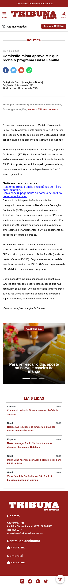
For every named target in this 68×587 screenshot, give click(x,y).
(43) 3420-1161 (18, 547)
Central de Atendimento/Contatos (35, 3)
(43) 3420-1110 (18, 562)
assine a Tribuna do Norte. (43, 109)
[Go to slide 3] (41, 378)
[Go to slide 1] (26, 378)
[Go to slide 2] (34, 378)
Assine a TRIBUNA (54, 26)
